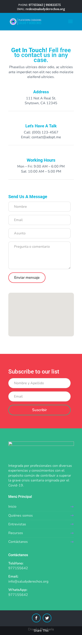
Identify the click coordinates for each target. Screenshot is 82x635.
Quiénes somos (20, 515)
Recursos (15, 533)
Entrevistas (17, 524)
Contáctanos (18, 541)
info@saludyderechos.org (28, 581)
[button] (40, 301)
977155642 (18, 568)
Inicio (12, 506)
